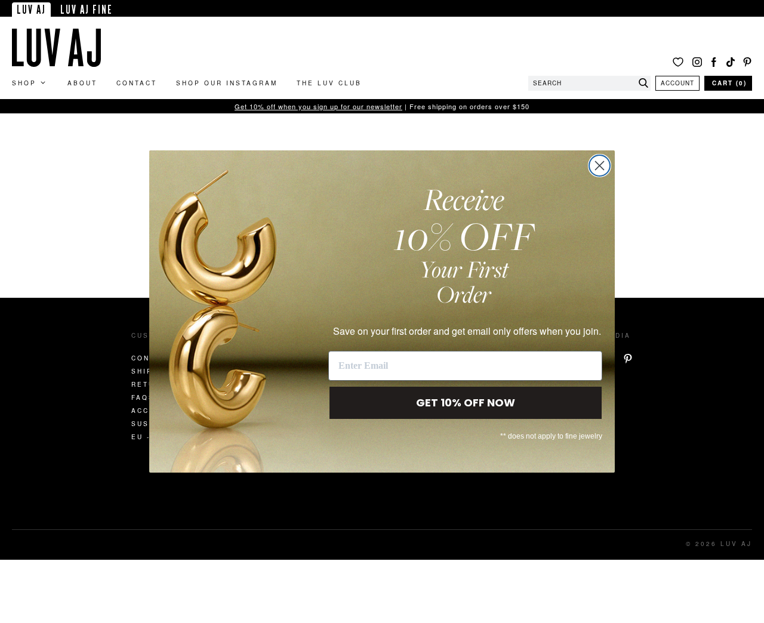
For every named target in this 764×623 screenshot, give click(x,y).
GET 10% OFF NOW (465, 402)
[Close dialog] (599, 165)
